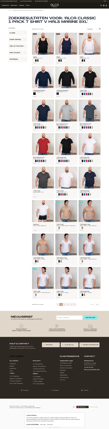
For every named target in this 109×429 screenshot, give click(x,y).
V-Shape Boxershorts (39, 368)
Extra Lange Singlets (38, 383)
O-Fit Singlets (37, 376)
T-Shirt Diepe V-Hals (85, 224)
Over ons (62, 380)
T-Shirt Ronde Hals (61, 157)
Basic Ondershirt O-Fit (62, 124)
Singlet (35, 57)
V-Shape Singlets (37, 381)
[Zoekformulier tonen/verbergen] (101, 5)
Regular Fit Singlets (38, 379)
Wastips (62, 372)
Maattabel (63, 370)
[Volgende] (75, 304)
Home (9, 10)
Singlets (12, 366)
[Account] (104, 5)
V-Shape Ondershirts (15, 381)
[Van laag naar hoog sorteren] (100, 29)
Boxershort (36, 224)
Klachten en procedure (66, 368)
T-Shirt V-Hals (83, 90)
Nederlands (83, 406)
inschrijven (90, 317)
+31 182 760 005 (88, 367)
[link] (57, 304)
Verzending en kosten (66, 363)
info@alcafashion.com (91, 369)
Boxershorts (13, 368)
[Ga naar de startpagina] (54, 5)
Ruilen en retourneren (66, 365)
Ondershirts (13, 363)
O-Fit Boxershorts (38, 364)
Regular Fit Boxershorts (39, 366)
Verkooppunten (64, 377)
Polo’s (11, 371)
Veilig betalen (63, 375)
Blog (74, 407)
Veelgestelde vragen (66, 360)
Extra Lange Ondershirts (16, 383)
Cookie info (50, 424)
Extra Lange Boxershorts (40, 371)
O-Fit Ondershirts (14, 376)
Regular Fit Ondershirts (16, 378)
